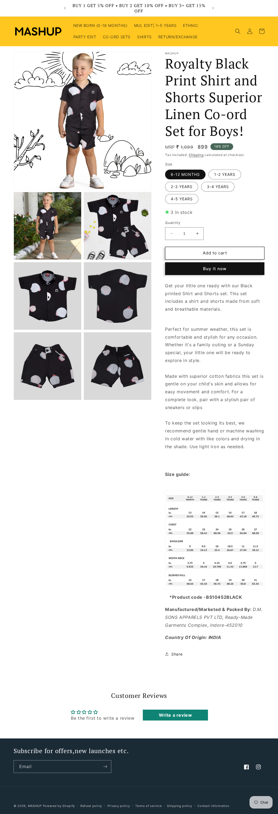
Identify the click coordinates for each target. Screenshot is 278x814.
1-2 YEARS (224, 174)
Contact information (213, 806)
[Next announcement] (213, 8)
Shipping (196, 155)
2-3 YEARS (181, 186)
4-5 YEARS (182, 199)
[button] (238, 31)
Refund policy (91, 806)
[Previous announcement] (65, 8)
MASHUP (35, 806)
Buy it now (214, 268)
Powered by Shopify (59, 806)
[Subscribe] (105, 766)
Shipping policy (179, 806)
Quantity (172, 222)
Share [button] (176, 654)
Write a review (175, 715)
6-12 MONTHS (185, 174)
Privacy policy (119, 806)
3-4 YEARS (218, 186)
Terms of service (148, 806)
